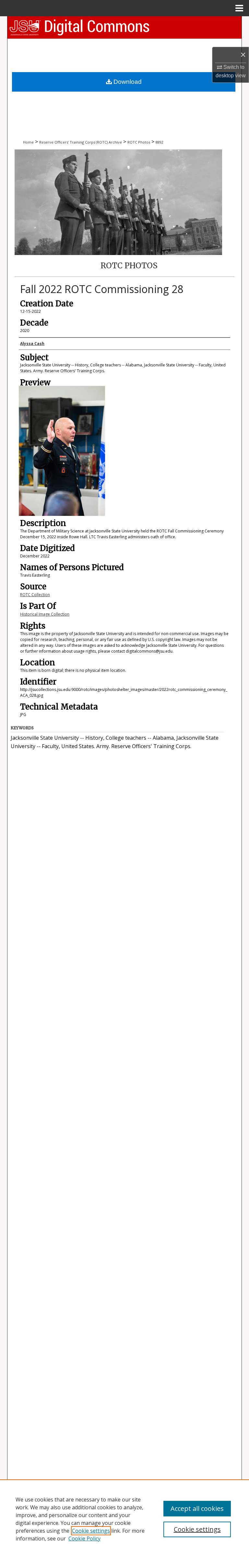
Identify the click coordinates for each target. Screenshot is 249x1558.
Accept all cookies (197, 1508)
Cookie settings (91, 1530)
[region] (124, 1518)
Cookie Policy (84, 1538)
